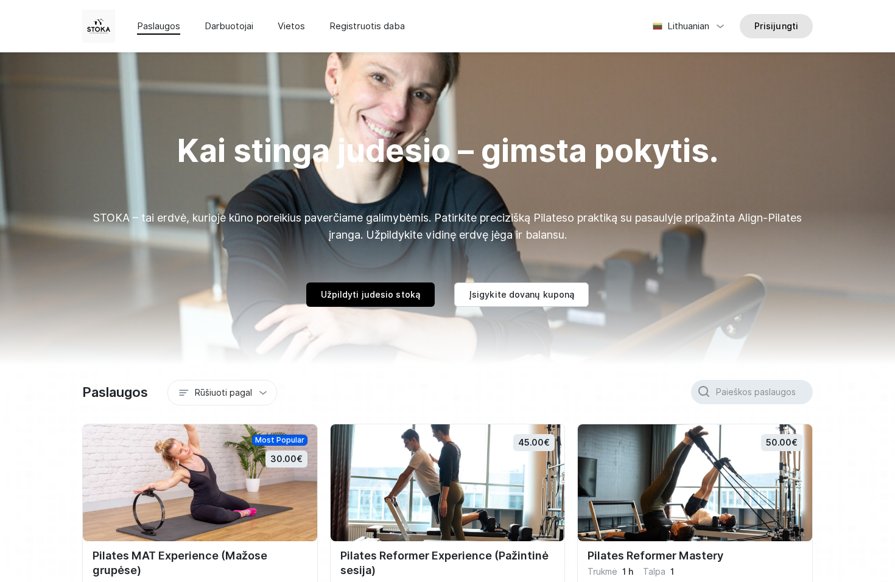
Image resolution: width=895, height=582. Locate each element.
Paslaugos (158, 26)
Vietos (291, 26)
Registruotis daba (367, 26)
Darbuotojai (229, 26)
